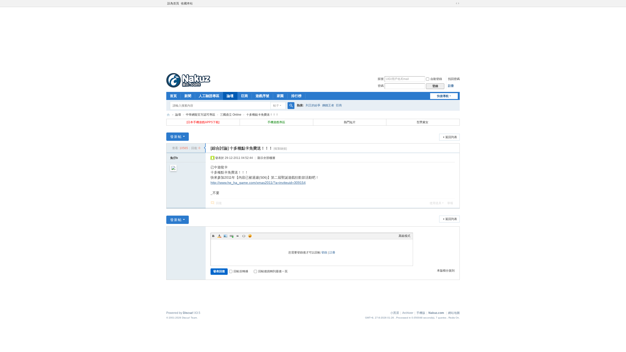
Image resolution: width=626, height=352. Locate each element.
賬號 (381, 79)
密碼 (381, 86)
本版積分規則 (446, 270)
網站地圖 (454, 313)
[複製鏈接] (280, 148)
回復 (219, 203)
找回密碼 (454, 79)
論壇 (230, 96)
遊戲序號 (262, 96)
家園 (280, 96)
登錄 (324, 252)
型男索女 (423, 122)
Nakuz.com (436, 313)
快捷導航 (443, 96)
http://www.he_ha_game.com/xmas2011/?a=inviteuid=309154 (258, 183)
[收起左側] (205, 148)
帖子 (276, 105)
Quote (237, 235)
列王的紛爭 (313, 105)
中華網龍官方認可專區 (200, 114)
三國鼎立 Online (230, 114)
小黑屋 (394, 313)
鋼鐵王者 (328, 105)
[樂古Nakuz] (188, 80)
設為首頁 (173, 3)
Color (219, 235)
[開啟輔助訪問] (453, 3)
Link (231, 235)
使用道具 (435, 203)
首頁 (173, 96)
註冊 (451, 86)
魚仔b (174, 158)
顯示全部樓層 (266, 158)
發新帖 (176, 137)
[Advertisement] (313, 38)
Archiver (407, 313)
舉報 (450, 203)
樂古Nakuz (168, 114)
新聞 (187, 96)
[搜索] (291, 105)
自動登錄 (436, 79)
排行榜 (296, 96)
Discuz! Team (189, 317)
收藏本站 (187, 3)
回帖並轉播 (241, 271)
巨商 (244, 96)
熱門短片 (350, 122)
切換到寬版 (457, 3)
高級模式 (404, 236)
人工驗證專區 (209, 96)
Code (243, 235)
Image (225, 235)
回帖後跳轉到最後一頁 (273, 271)
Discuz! (188, 313)
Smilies (249, 235)
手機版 (420, 313)
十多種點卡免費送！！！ (262, 114)
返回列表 (451, 137)
